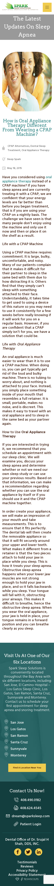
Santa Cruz (19, 742)
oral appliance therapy (27, 179)
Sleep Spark (14, 159)
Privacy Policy (27, 871)
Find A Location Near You (27, 768)
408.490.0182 (31, 800)
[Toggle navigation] (47, 7)
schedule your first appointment (27, 704)
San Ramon (19, 736)
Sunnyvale (18, 749)
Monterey (18, 755)
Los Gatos (18, 729)
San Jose (17, 723)
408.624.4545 (30, 808)
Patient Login (30, 824)
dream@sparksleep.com (31, 816)
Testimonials (27, 862)
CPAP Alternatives (18, 146)
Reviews (27, 866)
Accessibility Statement (27, 875)
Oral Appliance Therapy (35, 150)
